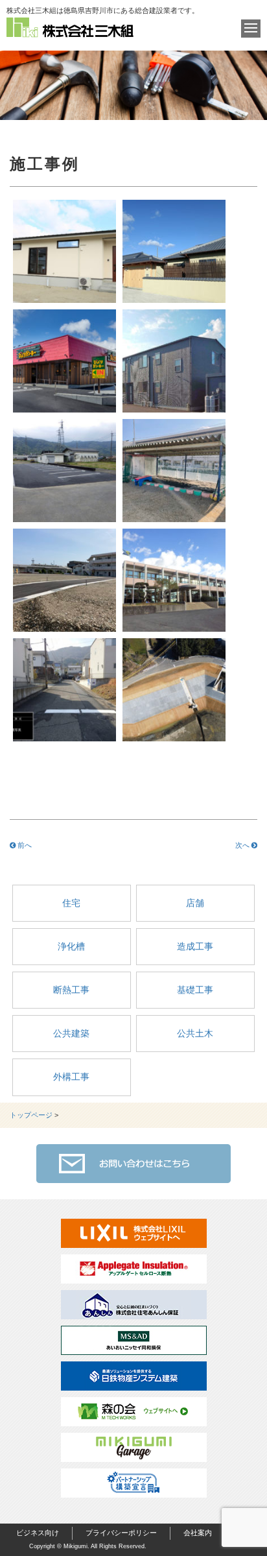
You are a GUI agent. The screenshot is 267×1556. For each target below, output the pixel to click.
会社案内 (197, 1533)
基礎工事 (195, 990)
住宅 (71, 903)
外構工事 (71, 1076)
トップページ (31, 1115)
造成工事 (195, 946)
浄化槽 (71, 946)
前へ (24, 845)
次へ (243, 845)
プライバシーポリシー (121, 1533)
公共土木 (195, 1033)
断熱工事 (71, 990)
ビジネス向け (37, 1533)
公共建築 (71, 1033)
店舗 (195, 903)
